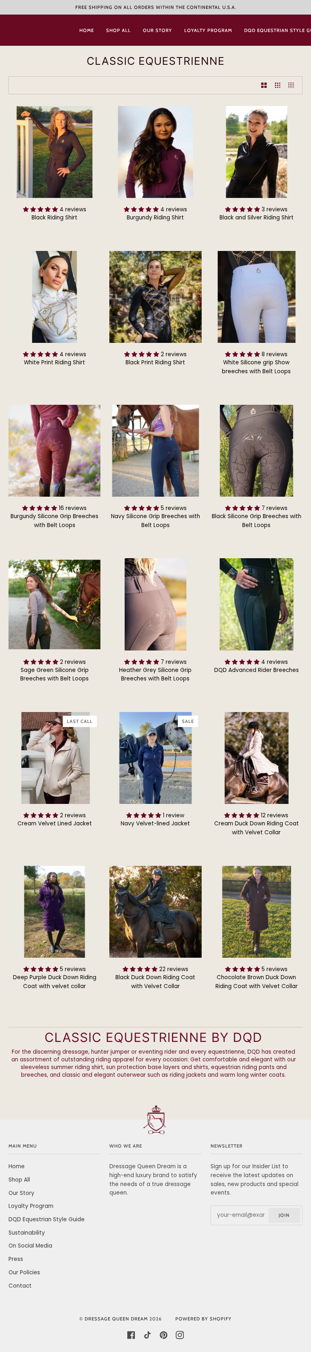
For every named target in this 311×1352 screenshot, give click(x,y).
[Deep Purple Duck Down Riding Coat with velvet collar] (54, 912)
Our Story (21, 1193)
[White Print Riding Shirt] (54, 297)
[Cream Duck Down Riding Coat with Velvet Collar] (256, 758)
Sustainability (27, 1233)
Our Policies (24, 1272)
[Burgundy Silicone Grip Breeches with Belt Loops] (54, 451)
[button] (41, 209)
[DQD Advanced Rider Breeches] (256, 604)
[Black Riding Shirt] (54, 152)
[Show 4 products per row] (293, 85)
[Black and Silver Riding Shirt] (256, 152)
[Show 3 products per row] (278, 85)
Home (17, 1166)
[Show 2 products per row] (264, 85)
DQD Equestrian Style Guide (47, 1219)
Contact (20, 1286)
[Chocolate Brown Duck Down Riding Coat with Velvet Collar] (256, 912)
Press (16, 1259)
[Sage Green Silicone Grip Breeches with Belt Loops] (54, 604)
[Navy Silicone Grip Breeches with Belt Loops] (155, 451)
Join (284, 1215)
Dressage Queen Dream (117, 1319)
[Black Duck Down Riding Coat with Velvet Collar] (155, 912)
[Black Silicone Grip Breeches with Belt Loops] (256, 451)
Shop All (19, 1180)
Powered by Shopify (203, 1319)
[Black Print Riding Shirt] (155, 297)
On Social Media (30, 1246)
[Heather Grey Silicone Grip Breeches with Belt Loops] (155, 604)
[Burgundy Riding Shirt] (155, 152)
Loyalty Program (31, 1206)
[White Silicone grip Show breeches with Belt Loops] (256, 297)
